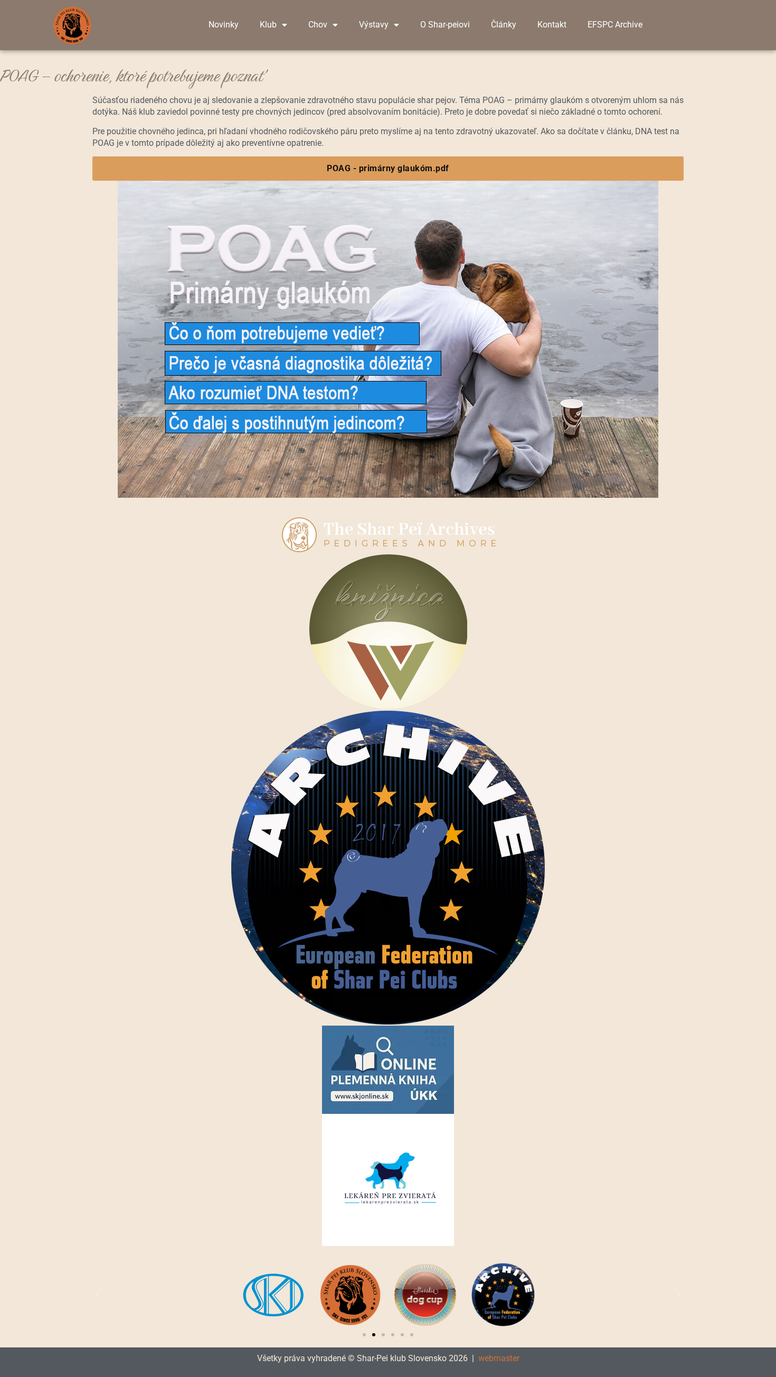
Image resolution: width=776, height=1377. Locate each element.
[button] (97, 1294)
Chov (317, 25)
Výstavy (374, 25)
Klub (268, 25)
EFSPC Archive (615, 25)
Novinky (224, 25)
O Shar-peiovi (445, 25)
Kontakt (551, 25)
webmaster (498, 1358)
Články (503, 25)
